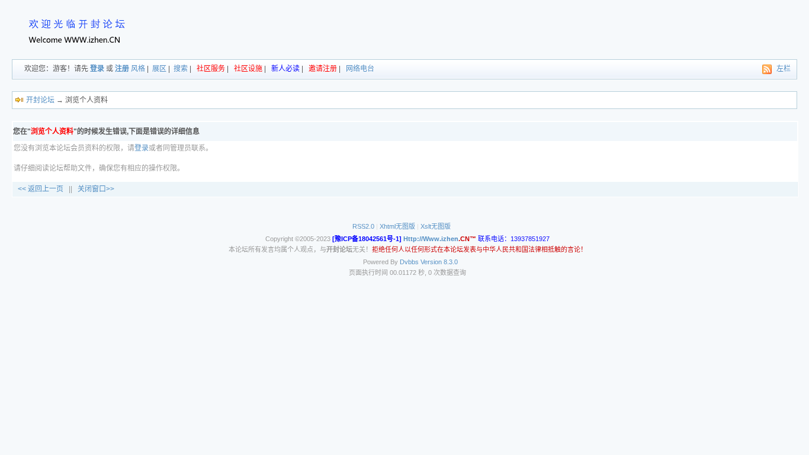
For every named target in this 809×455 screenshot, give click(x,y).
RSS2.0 (363, 226)
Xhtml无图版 (397, 226)
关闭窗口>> (96, 189)
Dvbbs (409, 261)
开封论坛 (40, 100)
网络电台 (360, 69)
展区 (159, 69)
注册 (122, 69)
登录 (97, 69)
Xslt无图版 (435, 226)
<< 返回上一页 (40, 189)
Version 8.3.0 (439, 261)
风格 (138, 69)
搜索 (181, 69)
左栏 (783, 69)
